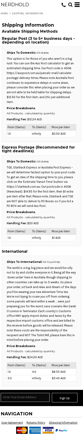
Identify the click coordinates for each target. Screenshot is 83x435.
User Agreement (12, 422)
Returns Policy (36, 422)
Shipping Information (63, 422)
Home (4, 13)
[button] (70, 4)
